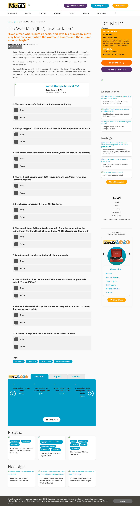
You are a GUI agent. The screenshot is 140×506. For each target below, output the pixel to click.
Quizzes (57, 13)
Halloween (19, 361)
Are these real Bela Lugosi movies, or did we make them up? (21, 450)
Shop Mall (101, 6)
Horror (83, 444)
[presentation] (13, 393)
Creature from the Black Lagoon (50, 441)
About (117, 202)
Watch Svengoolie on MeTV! (62, 86)
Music (72, 13)
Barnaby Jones (117, 54)
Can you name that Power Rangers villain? (113, 128)
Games (86, 13)
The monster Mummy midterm (79, 453)
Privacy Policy (116, 212)
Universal (74, 444)
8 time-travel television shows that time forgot (80, 479)
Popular (57, 376)
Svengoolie (32, 361)
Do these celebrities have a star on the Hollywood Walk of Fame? (51, 480)
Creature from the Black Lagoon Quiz (51, 454)
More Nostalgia (116, 182)
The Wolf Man (46, 361)
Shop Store (117, 300)
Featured (38, 376)
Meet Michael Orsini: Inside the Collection (19, 479)
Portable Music (112, 289)
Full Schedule (116, 63)
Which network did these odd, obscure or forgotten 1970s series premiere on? (116, 152)
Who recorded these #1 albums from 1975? (115, 165)
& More (109, 292)
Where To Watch (77, 6)
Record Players (112, 277)
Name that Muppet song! (113, 175)
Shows (28, 13)
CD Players (111, 285)
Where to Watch (116, 69)
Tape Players (111, 281)
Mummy (73, 441)
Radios (109, 273)
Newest (76, 376)
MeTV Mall (101, 13)
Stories (42, 13)
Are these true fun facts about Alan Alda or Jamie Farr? (115, 102)
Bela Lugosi (15, 441)
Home (10, 22)
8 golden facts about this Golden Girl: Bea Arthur (116, 115)
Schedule (12, 13)
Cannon (114, 52)
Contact (121, 6)
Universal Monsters (63, 361)
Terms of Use (116, 215)
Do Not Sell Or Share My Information (117, 219)
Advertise (116, 209)
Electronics (116, 269)
